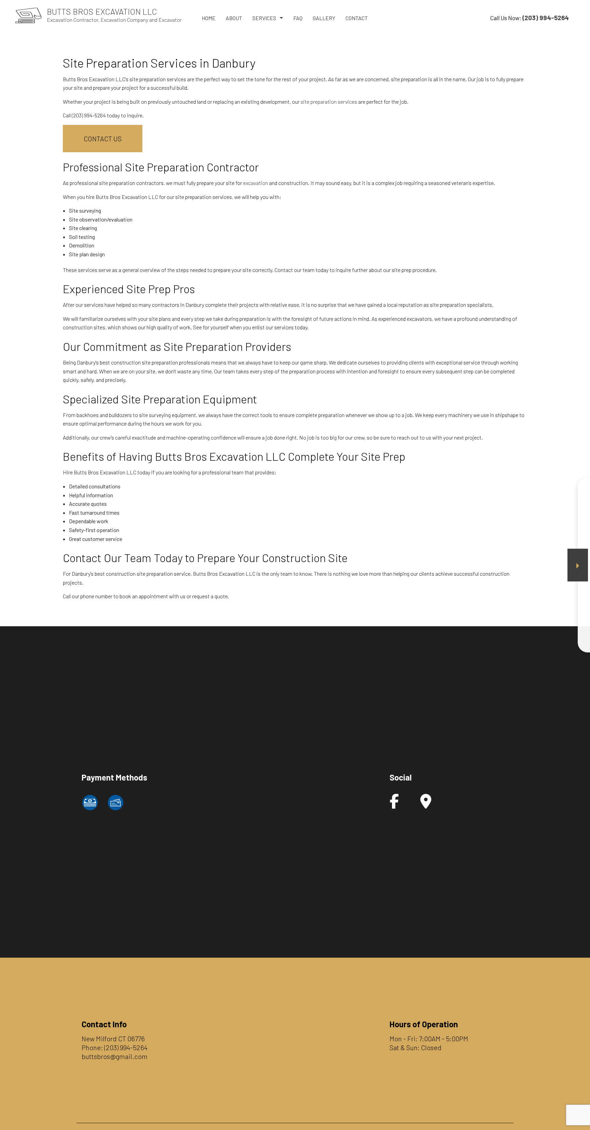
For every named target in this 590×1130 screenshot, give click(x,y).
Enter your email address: (468, 557)
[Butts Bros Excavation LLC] (28, 14)
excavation (255, 183)
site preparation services (328, 101)
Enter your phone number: (468, 533)
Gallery (324, 18)
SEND (541, 627)
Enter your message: (463, 581)
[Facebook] (394, 804)
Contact (357, 18)
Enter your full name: (463, 510)
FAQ (298, 18)
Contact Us (103, 138)
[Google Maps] (425, 804)
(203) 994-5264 (126, 1047)
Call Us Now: (529, 18)
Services (264, 18)
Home (208, 18)
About (234, 18)
